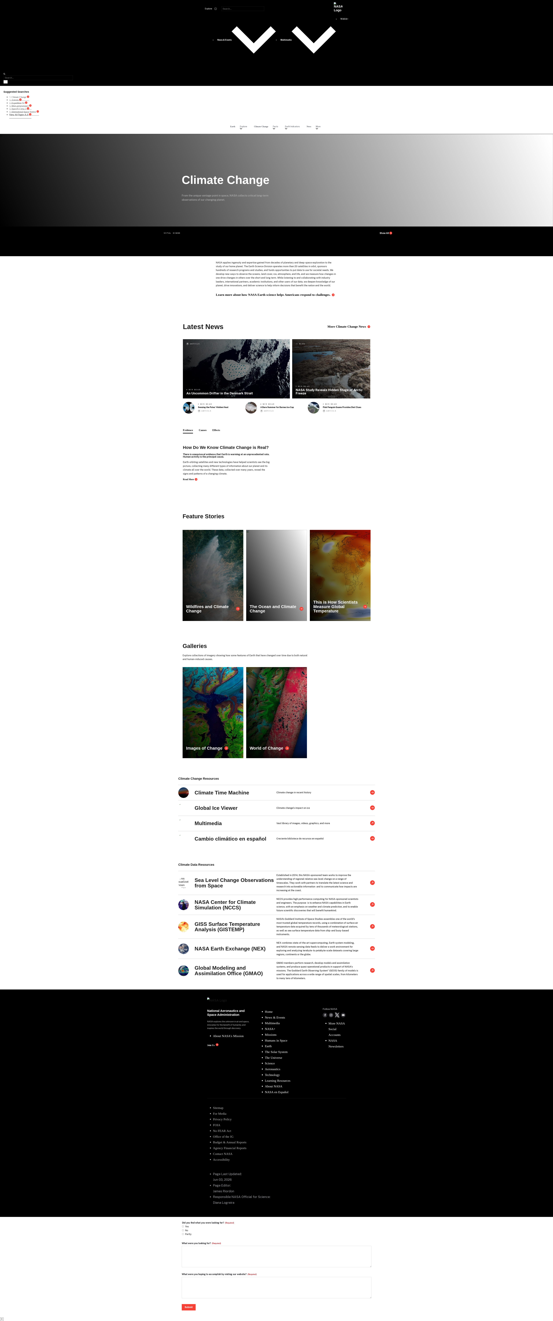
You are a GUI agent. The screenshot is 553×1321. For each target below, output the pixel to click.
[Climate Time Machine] (372, 792)
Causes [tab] (203, 430)
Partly (188, 1234)
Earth (232, 126)
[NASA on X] (337, 1015)
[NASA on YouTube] (343, 1015)
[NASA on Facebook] (325, 1015)
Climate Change (261, 126)
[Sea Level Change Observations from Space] (372, 883)
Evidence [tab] (188, 430)
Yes (187, 1226)
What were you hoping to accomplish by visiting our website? (219, 1274)
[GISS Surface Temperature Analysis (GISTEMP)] (372, 926)
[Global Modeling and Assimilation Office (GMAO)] (372, 970)
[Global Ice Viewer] (372, 808)
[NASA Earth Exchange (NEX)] (372, 948)
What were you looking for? (201, 1243)
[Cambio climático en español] (372, 838)
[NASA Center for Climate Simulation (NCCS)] (372, 904)
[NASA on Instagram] (331, 1015)
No (186, 1230)
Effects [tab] (216, 430)
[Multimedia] (372, 823)
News (309, 126)
